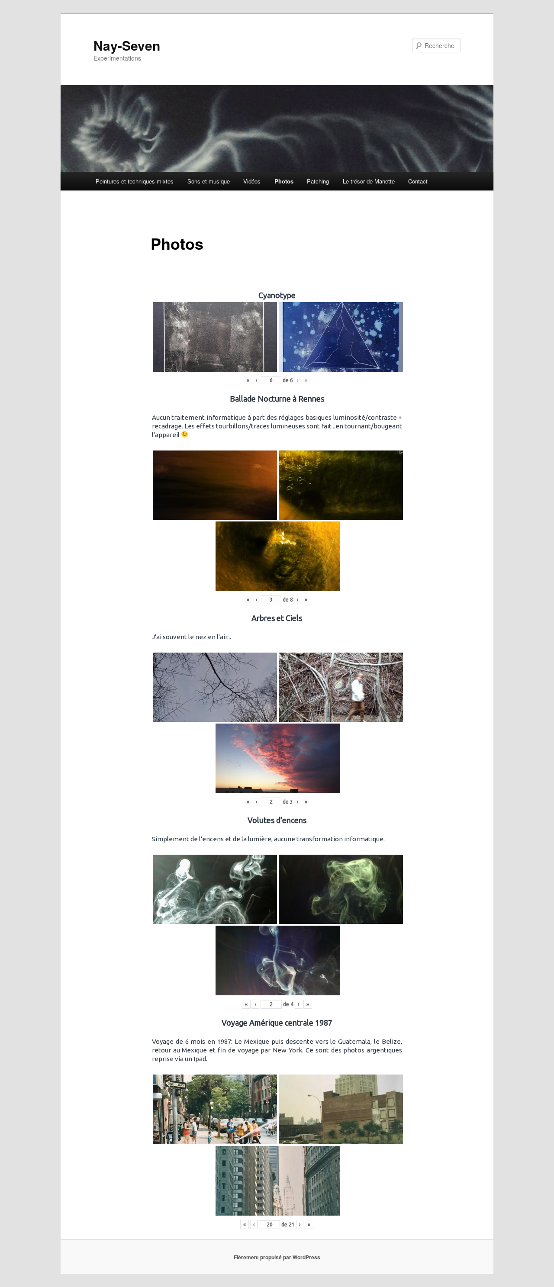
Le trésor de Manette (369, 181)
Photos (283, 181)
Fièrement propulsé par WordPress (277, 1257)
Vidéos (252, 181)
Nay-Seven (126, 45)
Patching (318, 181)
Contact (418, 181)
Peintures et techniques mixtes (135, 181)
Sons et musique (208, 181)
